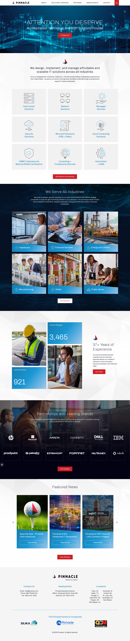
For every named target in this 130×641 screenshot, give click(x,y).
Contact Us (65, 35)
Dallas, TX (94, 593)
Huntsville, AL (107, 591)
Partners (77, 2)
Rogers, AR (95, 600)
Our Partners (65, 469)
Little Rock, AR (94, 598)
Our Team (99, 372)
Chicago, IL (95, 595)
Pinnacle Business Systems (65, 591)
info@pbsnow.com (31, 591)
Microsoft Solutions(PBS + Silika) (65, 135)
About (44, 2)
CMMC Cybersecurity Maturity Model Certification (29, 162)
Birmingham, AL (95, 602)
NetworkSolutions (65, 107)
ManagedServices (101, 107)
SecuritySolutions (29, 135)
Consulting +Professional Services (65, 162)
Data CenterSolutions (29, 107)
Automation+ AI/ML (101, 162)
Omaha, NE (107, 593)
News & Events (92, 2)
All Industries (65, 301)
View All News (65, 557)
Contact (106, 2)
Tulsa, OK (94, 591)
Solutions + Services (60, 2)
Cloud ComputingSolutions (100, 135)
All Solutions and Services (65, 176)
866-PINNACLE (31, 593)
